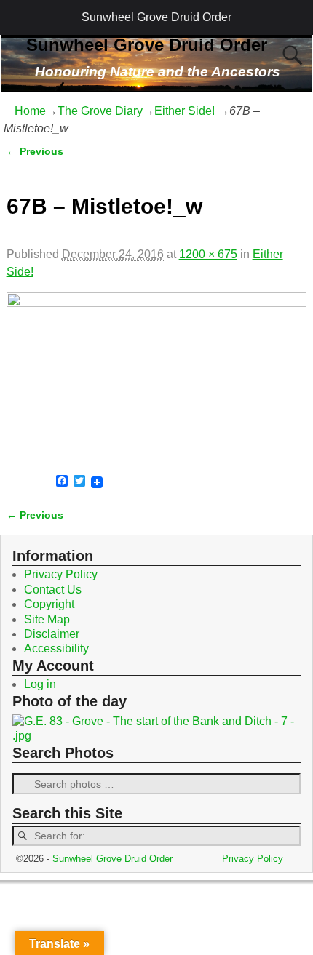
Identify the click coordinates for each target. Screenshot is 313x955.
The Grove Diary (100, 111)
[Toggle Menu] (19, 17)
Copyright (49, 604)
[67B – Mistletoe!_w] (157, 376)
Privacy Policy (61, 574)
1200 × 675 (208, 254)
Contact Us (53, 589)
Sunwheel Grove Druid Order (156, 17)
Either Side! (184, 111)
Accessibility (56, 648)
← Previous (35, 151)
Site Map (47, 619)
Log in (40, 684)
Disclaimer (51, 634)
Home (30, 111)
